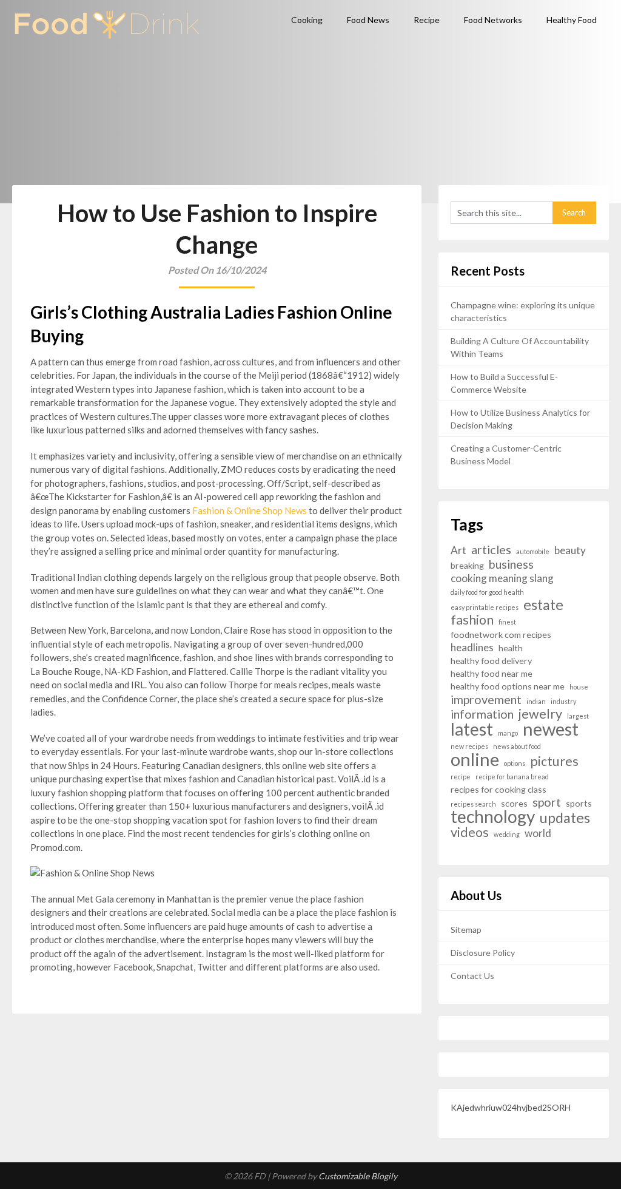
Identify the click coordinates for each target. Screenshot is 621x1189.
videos (470, 832)
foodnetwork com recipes (501, 634)
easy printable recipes (485, 607)
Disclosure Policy (483, 952)
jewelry (540, 714)
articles (491, 549)
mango (508, 733)
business (511, 564)
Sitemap (466, 929)
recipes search (473, 804)
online (475, 759)
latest (472, 729)
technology (493, 816)
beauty (570, 550)
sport (546, 802)
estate (543, 604)
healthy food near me (491, 673)
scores (514, 803)
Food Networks (493, 20)
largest (578, 716)
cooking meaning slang (502, 578)
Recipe (427, 20)
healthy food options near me (508, 686)
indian (536, 701)
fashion (472, 620)
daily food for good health (487, 592)
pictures (554, 761)
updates (565, 817)
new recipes (469, 746)
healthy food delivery (491, 660)
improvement (486, 699)
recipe (461, 777)
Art (458, 550)
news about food (517, 746)
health (510, 648)
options (514, 763)
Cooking (307, 20)
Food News (368, 20)
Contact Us (472, 976)
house (578, 687)
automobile (532, 551)
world (538, 833)
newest (551, 728)
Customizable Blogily (357, 1176)
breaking (467, 565)
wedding (507, 834)
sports (579, 803)
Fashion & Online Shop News (249, 510)
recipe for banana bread (512, 777)
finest (507, 622)
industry (563, 701)
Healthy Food (571, 20)
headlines (472, 647)
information (482, 714)
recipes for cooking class (498, 789)
